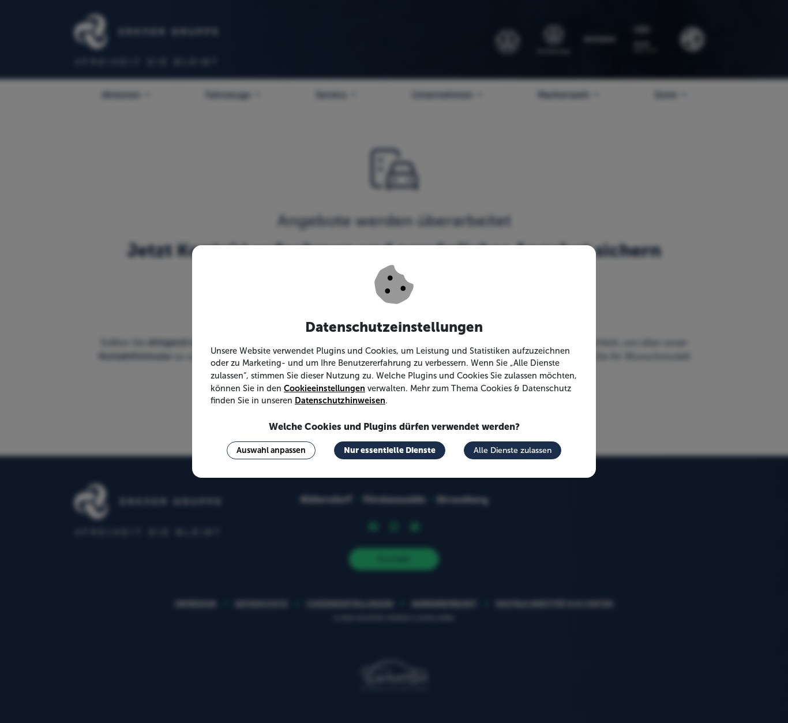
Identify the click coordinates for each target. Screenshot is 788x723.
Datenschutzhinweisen (340, 400)
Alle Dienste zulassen (512, 450)
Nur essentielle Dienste (390, 450)
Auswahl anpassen (271, 450)
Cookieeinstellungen (324, 388)
